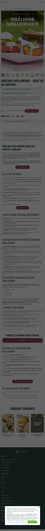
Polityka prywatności (33, 517)
